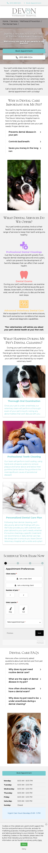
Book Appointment (24, 51)
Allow (24, 844)
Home (5, 21)
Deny (24, 849)
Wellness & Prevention (30, 21)
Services (14, 21)
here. (40, 840)
